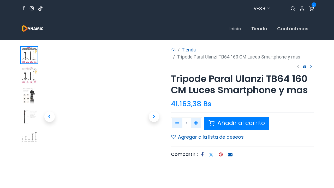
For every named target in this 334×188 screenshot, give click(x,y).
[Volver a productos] (304, 66)
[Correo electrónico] (230, 154)
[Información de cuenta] (302, 8)
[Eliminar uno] (177, 123)
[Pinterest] (221, 154)
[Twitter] (211, 154)
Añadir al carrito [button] (240, 123)
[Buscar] (292, 8)
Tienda (189, 49)
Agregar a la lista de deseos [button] (211, 137)
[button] (49, 116)
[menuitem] (235, 28)
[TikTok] (40, 8)
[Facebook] (202, 154)
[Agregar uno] (196, 123)
